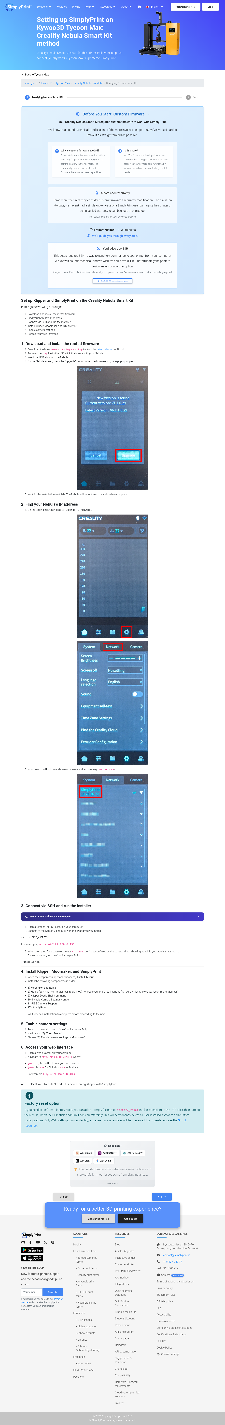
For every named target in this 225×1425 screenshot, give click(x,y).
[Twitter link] (45, 1242)
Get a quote (130, 1218)
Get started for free (98, 1218)
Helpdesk (120, 1345)
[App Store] (32, 1258)
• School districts (85, 1333)
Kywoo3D (46, 83)
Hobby (77, 1244)
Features (62, 6)
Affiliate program (124, 1331)
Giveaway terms (166, 1321)
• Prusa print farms (87, 1268)
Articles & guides (124, 1251)
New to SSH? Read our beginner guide (114, 281)
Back (65, 1197)
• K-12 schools (84, 1319)
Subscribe (52, 1292)
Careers (172, 1275)
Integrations (122, 1284)
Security (161, 1341)
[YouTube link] (38, 1242)
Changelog (121, 1368)
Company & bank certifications (174, 1327)
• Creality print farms (87, 1275)
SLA (159, 1308)
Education (79, 1313)
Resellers (78, 1376)
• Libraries (81, 1339)
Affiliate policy (165, 1301)
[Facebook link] (30, 1242)
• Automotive (83, 1363)
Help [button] (88, 6)
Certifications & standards (172, 1334)
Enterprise (79, 1356)
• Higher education (86, 1326)
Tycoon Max (63, 83)
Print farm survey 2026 (128, 1271)
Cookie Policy (164, 1347)
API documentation (126, 1351)
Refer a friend (122, 1325)
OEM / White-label (83, 1370)
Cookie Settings (170, 1354)
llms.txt (119, 1403)
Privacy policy (165, 1288)
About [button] (125, 6)
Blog (117, 1244)
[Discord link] (23, 1242)
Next (160, 1197)
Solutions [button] (42, 6)
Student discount (125, 1318)
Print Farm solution (84, 1251)
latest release (104, 349)
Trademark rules (166, 1294)
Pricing (76, 6)
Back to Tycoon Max (36, 74)
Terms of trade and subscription (175, 1281)
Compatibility (122, 1375)
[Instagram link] (53, 1242)
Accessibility (164, 1314)
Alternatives (122, 1277)
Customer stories (125, 1264)
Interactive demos (125, 1257)
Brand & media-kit (125, 1312)
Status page (122, 1338)
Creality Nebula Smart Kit (88, 83)
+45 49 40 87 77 (172, 1261)
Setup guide (30, 83)
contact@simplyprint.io (176, 1255)
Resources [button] (106, 6)
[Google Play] (32, 1250)
